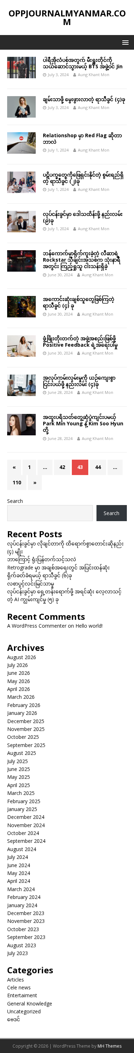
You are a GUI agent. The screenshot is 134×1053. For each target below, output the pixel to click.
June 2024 (18, 865)
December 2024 (25, 817)
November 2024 (26, 825)
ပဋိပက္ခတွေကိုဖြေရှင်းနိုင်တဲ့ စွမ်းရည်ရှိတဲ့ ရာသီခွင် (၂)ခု (83, 177)
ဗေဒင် (13, 1019)
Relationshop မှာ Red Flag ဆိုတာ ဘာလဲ (82, 138)
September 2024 (26, 840)
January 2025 (22, 809)
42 (62, 467)
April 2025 (18, 785)
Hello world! (89, 625)
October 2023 (23, 929)
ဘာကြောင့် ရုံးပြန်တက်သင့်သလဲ (41, 559)
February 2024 (23, 897)
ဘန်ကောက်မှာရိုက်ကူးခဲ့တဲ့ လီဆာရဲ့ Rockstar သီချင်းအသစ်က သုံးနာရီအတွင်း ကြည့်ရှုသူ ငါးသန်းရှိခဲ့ (81, 260)
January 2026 (22, 713)
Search (15, 501)
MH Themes (109, 1046)
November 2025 (26, 729)
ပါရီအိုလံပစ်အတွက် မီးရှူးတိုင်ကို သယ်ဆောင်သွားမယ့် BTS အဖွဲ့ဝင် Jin (83, 63)
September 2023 (26, 937)
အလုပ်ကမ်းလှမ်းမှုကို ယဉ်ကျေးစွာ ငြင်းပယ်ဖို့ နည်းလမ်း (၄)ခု (79, 380)
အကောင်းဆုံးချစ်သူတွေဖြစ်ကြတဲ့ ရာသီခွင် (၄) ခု (78, 302)
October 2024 (23, 833)
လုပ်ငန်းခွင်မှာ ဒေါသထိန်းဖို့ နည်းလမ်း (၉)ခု (83, 217)
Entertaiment (22, 995)
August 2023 (21, 945)
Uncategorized (24, 1011)
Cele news (19, 987)
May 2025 (18, 776)
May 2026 (18, 681)
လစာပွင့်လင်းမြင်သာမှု (30, 583)
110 (17, 482)
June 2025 (18, 769)
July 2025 (17, 761)
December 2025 (25, 721)
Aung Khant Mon (93, 74)
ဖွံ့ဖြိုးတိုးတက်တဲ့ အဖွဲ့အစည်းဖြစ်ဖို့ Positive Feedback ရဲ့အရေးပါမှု (80, 341)
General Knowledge (29, 1003)
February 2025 (23, 801)
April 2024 (18, 881)
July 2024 (17, 857)
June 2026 (18, 672)
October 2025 (23, 736)
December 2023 (25, 913)
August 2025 (21, 753)
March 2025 (21, 793)
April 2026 (18, 689)
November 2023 (26, 921)
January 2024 (22, 905)
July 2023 (17, 953)
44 (98, 467)
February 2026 (23, 705)
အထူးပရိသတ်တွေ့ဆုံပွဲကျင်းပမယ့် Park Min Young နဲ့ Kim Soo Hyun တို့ (83, 423)
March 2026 (21, 696)
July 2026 (17, 665)
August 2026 (21, 657)
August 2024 (21, 849)
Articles (15, 979)
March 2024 (21, 889)
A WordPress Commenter (36, 625)
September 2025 (26, 745)
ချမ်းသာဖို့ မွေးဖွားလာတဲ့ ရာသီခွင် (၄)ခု (84, 99)
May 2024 (18, 873)
